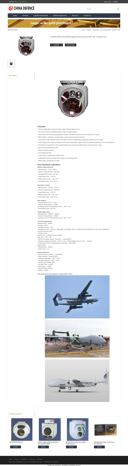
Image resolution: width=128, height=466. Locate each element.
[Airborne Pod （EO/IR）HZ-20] (117, 34)
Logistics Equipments (41, 15)
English (115, 1)
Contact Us (87, 15)
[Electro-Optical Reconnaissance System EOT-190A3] (50, 429)
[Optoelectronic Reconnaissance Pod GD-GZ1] (105, 429)
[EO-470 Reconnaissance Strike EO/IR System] (77, 429)
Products (25, 15)
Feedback (24, 459)
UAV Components (105, 30)
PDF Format (70, 45)
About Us (75, 15)
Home (15, 15)
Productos (96, 30)
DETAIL (15, 447)
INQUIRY (56, 45)
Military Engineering (60, 15)
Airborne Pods (116, 30)
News (16, 459)
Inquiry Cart (107, 1)
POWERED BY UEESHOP (51, 462)
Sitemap (39, 459)
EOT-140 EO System (16, 442)
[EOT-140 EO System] (21, 429)
